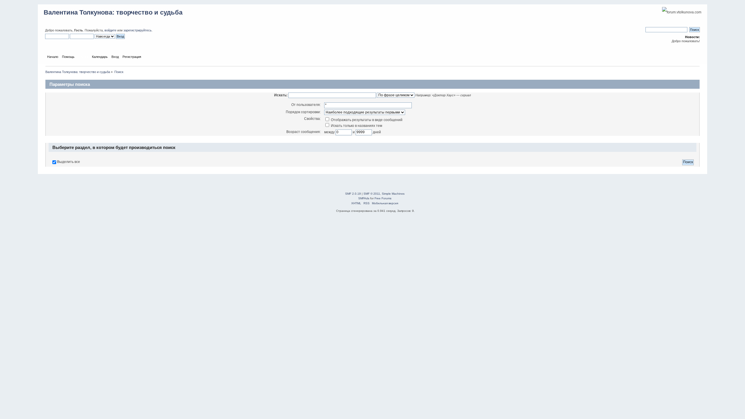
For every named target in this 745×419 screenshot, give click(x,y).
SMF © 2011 (371, 193)
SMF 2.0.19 (353, 193)
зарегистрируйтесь (137, 30)
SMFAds (363, 198)
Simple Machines (393, 193)
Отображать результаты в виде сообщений (366, 120)
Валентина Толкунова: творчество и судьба (113, 12)
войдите (110, 30)
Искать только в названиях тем (356, 126)
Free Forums (383, 198)
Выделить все (68, 162)
